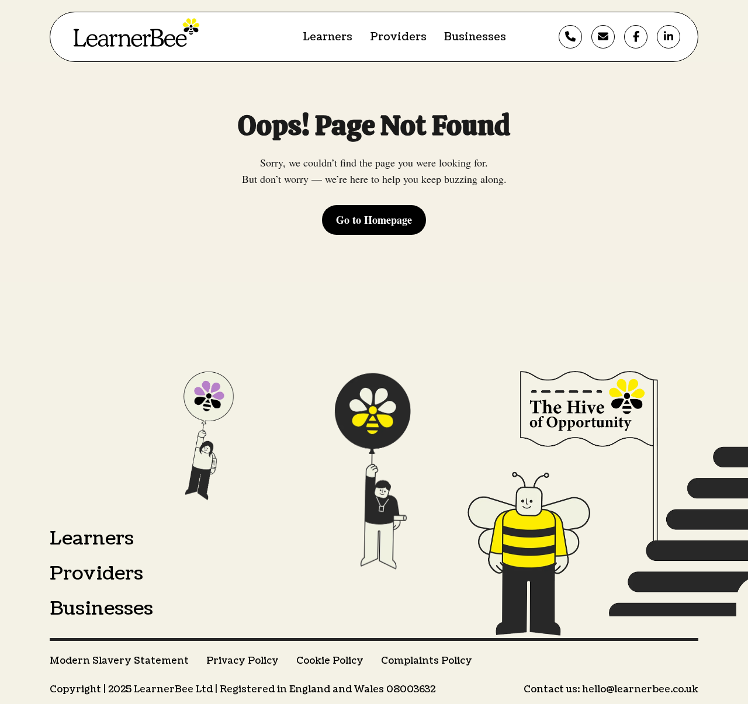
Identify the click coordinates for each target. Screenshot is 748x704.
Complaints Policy (426, 660)
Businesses (475, 37)
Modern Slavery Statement (119, 660)
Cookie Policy (329, 660)
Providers (398, 37)
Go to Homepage (374, 219)
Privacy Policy (242, 660)
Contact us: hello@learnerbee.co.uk (611, 689)
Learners (327, 37)
